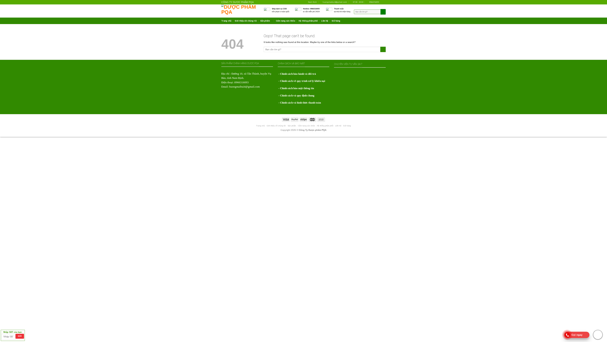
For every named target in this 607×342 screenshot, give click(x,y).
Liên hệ (324, 21)
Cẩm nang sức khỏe (285, 21)
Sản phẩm (265, 21)
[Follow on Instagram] (382, 2)
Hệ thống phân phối (308, 21)
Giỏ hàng (336, 21)
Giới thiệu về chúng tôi (246, 21)
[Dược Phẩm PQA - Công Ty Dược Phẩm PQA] (240, 11)
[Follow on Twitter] (384, 2)
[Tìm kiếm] (382, 12)
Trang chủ (226, 21)
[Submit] (383, 49)
